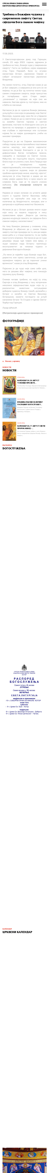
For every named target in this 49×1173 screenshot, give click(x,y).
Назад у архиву (12, 361)
